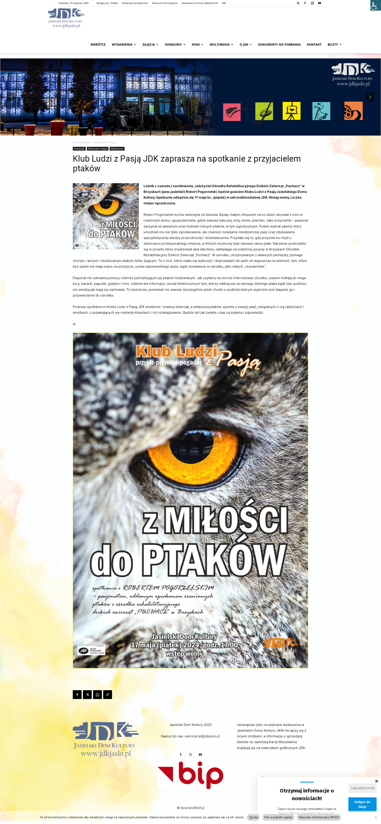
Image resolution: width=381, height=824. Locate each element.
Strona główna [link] (81, 142)
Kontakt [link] (314, 44)
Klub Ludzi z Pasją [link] (97, 148)
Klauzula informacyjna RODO (319, 817)
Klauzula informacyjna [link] (164, 3)
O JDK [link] (244, 44)
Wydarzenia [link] (122, 44)
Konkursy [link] (173, 44)
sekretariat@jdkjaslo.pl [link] (202, 736)
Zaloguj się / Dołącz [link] (107, 3)
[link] (298, 3)
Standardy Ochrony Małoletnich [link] (200, 3)
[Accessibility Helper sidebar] (375, 5)
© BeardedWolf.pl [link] (190, 808)
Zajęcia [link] (148, 44)
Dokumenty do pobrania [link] (279, 44)
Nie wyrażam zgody (278, 817)
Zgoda (253, 817)
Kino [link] (196, 44)
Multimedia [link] (220, 44)
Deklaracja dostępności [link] (135, 3)
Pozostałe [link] (79, 148)
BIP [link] (224, 3)
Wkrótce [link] (98, 44)
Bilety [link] (333, 44)
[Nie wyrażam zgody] (375, 817)
